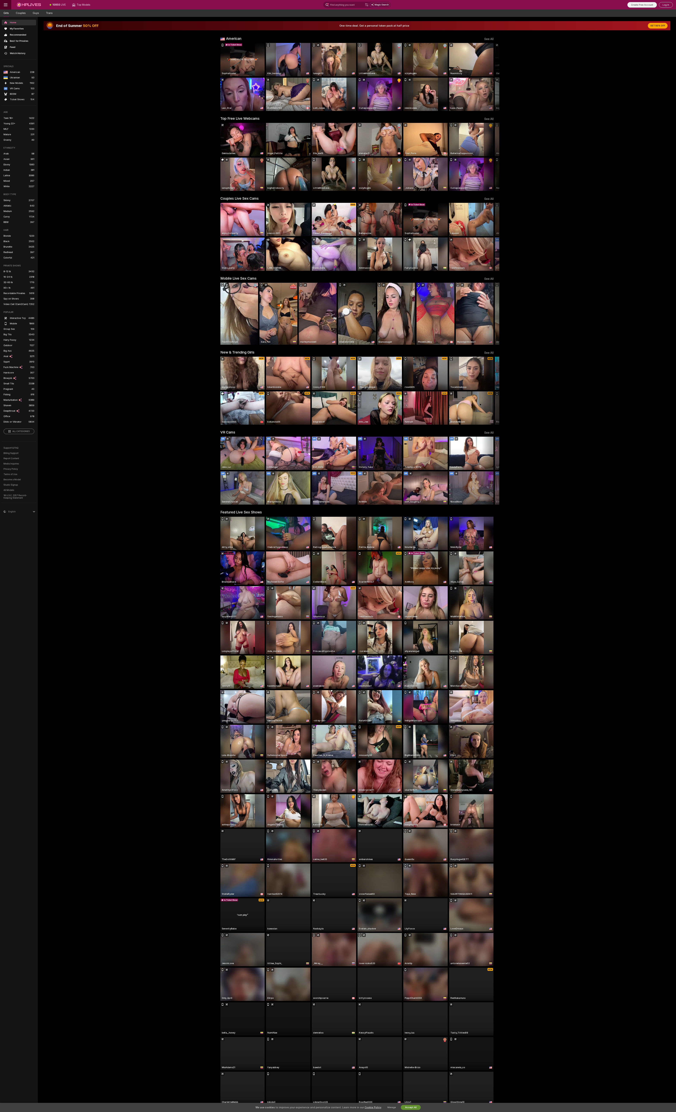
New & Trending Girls (237, 352)
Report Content (11, 458)
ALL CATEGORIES (21, 431)
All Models (9, 490)
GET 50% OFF (657, 25)
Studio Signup (11, 485)
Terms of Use (10, 474)
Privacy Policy (11, 469)
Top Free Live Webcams (239, 118)
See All (489, 39)
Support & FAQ (11, 448)
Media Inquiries (11, 464)
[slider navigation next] (490, 77)
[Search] (366, 4)
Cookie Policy (373, 1107)
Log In (666, 5)
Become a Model (12, 479)
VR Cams (227, 432)
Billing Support (11, 453)
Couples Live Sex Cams (239, 198)
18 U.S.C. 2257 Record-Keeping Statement (15, 496)
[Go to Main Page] (28, 5)
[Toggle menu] (5, 5)
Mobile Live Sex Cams (238, 278)
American (233, 38)
